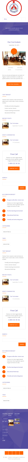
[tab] (14, 200)
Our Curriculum (14, 42)
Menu (5, 19)
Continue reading (13, 84)
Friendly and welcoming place (15, 219)
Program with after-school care (15, 200)
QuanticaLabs (16, 459)
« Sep (3, 440)
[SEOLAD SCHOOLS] (14, 8)
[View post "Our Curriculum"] (14, 58)
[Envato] (14, 453)
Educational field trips (13, 215)
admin (9, 69)
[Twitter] (21, 453)
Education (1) (7, 388)
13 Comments (18, 69)
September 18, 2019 (14, 45)
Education (10, 67)
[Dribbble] (10, 453)
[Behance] (6, 453)
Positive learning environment (15, 210)
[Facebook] (18, 453)
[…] (23, 78)
